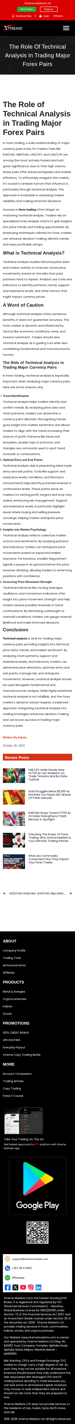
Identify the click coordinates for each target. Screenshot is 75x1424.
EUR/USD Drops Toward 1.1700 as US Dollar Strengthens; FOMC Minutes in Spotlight (49, 816)
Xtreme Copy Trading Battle (22, 1055)
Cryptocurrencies (14, 999)
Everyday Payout (14, 1047)
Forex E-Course (13, 1096)
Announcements (14, 965)
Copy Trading (12, 1088)
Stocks (7, 1014)
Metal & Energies (14, 992)
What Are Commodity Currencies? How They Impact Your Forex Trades (48, 859)
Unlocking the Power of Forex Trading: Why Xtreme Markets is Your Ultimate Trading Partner (49, 837)
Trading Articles (13, 1081)
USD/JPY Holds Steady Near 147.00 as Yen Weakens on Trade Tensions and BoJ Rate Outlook (47, 774)
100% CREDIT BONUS (16, 1033)
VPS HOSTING (11, 1040)
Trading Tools (12, 958)
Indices (7, 1006)
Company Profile (14, 950)
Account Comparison (17, 1074)
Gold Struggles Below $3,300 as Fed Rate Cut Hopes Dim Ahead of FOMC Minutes (49, 794)
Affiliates (9, 973)
